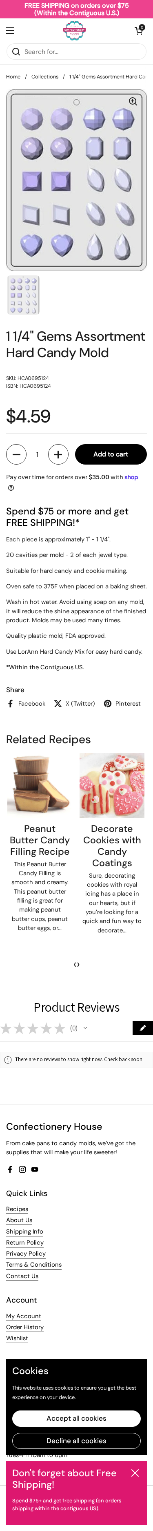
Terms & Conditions (34, 1265)
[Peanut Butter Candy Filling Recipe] (39, 785)
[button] (139, 30)
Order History (25, 1327)
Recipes (17, 1209)
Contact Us (22, 1276)
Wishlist (17, 1338)
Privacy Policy (26, 1253)
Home (13, 76)
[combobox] (76, 51)
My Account (23, 1316)
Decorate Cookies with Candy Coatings (112, 845)
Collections (44, 76)
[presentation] (75, 964)
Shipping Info (24, 1231)
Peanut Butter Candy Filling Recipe (40, 840)
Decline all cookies (76, 1440)
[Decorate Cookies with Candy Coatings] (112, 785)
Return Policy (25, 1242)
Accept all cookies (76, 1418)
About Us (19, 1220)
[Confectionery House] (74, 30)
